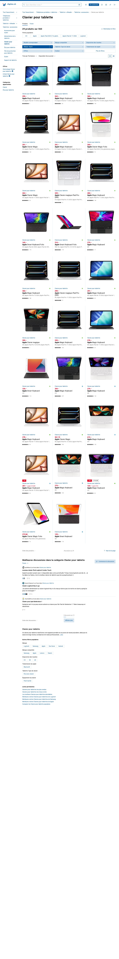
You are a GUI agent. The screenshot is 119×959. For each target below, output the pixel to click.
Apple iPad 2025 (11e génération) (50, 36)
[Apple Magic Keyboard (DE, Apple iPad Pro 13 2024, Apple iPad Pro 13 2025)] (36, 278)
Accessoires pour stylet (9, 31)
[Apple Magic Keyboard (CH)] (69, 376)
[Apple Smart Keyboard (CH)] (36, 376)
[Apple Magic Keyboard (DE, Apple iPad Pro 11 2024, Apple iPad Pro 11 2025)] (69, 327)
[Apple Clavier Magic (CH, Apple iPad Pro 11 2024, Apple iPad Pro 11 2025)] (36, 132)
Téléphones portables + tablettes (6, 18)
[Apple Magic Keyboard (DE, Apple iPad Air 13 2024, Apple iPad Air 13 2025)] (101, 278)
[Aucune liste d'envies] (110, 4)
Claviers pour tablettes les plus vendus (34, 689)
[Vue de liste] (114, 56)
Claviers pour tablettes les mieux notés (34, 692)
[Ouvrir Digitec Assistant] (102, 4)
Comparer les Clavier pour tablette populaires (36, 704)
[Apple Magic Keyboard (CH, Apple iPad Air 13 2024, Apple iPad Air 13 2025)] (69, 132)
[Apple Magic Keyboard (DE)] (101, 230)
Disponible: (42, 56)
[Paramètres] (86, 4)
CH (26, 36)
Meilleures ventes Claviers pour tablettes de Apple (38, 701)
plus (61, 635)
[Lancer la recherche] (24, 4)
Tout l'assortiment (8, 12)
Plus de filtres (100, 51)
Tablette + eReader (9, 23)
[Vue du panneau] (110, 56)
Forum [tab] (32, 24)
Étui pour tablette (9, 47)
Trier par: (25, 56)
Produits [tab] (25, 24)
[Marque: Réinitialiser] (51, 46)
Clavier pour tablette (8, 43)
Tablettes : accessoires (10, 27)
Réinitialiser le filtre (109, 29)
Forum (24, 563)
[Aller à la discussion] (69, 573)
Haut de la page (111, 551)
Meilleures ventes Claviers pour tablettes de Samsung (39, 699)
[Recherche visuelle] (79, 4)
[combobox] (32, 56)
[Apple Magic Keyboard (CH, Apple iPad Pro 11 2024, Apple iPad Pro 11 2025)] (101, 181)
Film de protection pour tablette (10, 52)
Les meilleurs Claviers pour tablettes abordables (37, 694)
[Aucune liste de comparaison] (106, 4)
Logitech (83, 36)
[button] (50, 94)
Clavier (5, 87)
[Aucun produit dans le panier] (114, 4)
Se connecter (94, 4)
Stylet (6, 56)
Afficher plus (69, 620)
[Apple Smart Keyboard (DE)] (69, 521)
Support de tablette (10, 60)
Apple (35, 36)
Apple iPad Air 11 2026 (70, 36)
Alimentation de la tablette (9, 37)
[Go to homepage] (9, 4)
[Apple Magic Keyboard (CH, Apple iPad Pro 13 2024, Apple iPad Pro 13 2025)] (101, 83)
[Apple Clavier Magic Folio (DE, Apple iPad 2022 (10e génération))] (36, 521)
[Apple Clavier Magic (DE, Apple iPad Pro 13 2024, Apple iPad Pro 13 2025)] (69, 424)
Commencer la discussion (106, 561)
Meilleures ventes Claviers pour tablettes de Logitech (39, 697)
